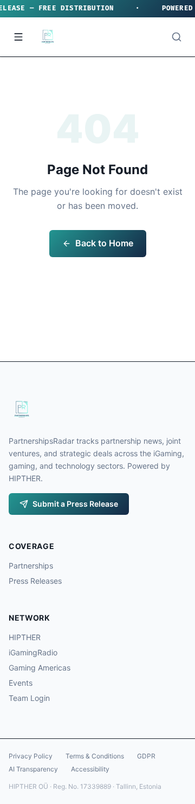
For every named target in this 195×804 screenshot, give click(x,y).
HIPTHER (25, 637)
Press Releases (35, 580)
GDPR (146, 756)
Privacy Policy (31, 756)
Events (20, 682)
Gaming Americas (39, 667)
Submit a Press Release (75, 503)
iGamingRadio (33, 652)
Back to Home (104, 243)
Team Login (29, 698)
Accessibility (90, 769)
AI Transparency (33, 769)
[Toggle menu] (18, 37)
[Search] (176, 37)
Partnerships (31, 565)
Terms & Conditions (95, 756)
